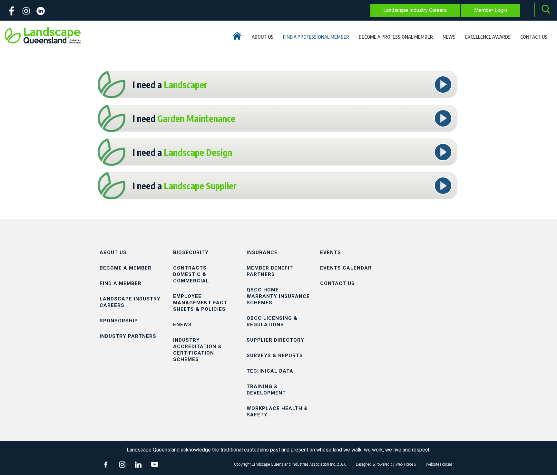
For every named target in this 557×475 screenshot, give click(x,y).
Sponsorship (119, 321)
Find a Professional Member (316, 37)
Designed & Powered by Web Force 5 (386, 464)
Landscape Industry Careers (415, 10)
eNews (182, 325)
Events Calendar (346, 268)
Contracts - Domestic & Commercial (191, 274)
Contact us (533, 37)
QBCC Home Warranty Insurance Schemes (278, 296)
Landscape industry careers (130, 302)
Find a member (121, 283)
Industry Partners (128, 336)
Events (330, 252)
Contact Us (337, 283)
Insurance (262, 252)
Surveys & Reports (275, 355)
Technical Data (270, 371)
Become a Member (125, 268)
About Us (262, 37)
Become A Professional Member (396, 37)
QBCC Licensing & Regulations (272, 321)
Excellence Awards (488, 37)
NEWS (449, 37)
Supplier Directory (275, 340)
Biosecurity (191, 252)
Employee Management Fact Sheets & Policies (200, 302)
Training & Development (266, 390)
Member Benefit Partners (270, 271)
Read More (443, 80)
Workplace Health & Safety (277, 411)
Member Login (490, 10)
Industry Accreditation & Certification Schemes (197, 349)
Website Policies (439, 464)
